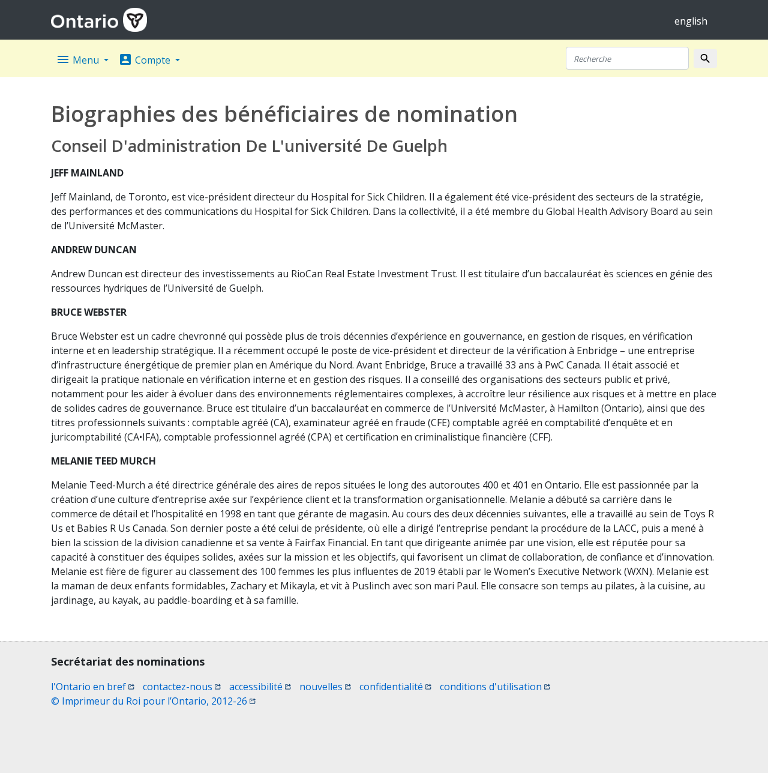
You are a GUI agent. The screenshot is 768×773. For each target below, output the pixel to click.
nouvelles (325, 686)
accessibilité (260, 686)
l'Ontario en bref (92, 686)
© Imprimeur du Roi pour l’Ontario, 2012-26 (153, 701)
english (690, 21)
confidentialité (395, 686)
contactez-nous (182, 686)
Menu (78, 59)
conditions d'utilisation (495, 686)
